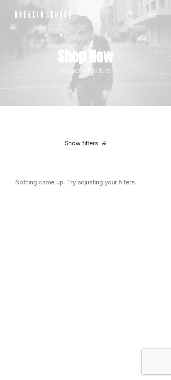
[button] (152, 14)
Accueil (70, 70)
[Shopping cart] (126, 14)
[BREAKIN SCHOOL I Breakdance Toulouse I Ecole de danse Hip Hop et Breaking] (43, 14)
